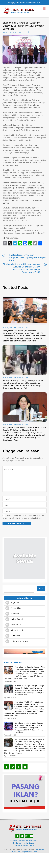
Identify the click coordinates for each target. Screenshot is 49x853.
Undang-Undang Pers (24, 845)
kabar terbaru (13, 32)
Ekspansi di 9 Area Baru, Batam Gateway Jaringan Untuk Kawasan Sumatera (23, 25)
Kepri (21, 32)
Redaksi (13, 840)
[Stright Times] (18, 13)
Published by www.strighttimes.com (28, 850)
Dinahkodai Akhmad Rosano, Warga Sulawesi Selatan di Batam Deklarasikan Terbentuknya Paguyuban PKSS (21, 268)
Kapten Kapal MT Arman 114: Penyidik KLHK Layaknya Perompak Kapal (27, 257)
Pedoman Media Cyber (23, 843)
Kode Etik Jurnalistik (28, 840)
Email (7, 505)
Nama (7, 499)
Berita (5, 32)
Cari (41, 589)
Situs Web (8, 512)
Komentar (9, 469)
